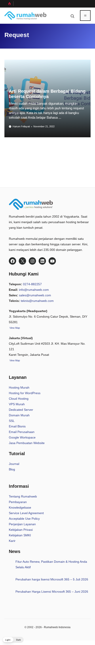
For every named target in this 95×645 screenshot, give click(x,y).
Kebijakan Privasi (21, 529)
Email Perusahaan (21, 432)
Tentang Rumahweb (23, 496)
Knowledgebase (20, 507)
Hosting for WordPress (24, 393)
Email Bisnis (17, 426)
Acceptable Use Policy (24, 518)
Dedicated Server (21, 409)
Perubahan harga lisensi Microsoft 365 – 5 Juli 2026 (51, 579)
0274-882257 (32, 284)
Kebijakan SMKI (20, 535)
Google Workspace (22, 437)
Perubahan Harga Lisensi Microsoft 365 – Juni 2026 (51, 591)
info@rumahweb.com (34, 289)
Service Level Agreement (26, 513)
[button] (72, 15)
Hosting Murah (19, 387)
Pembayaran (18, 502)
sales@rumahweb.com (35, 295)
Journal (14, 464)
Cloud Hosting (18, 398)
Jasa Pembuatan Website (27, 443)
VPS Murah (17, 404)
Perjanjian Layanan (22, 524)
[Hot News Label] (8, 3)
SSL (12, 421)
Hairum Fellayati (21, 126)
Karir (12, 541)
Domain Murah (19, 415)
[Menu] (85, 15)
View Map (14, 360)
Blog (12, 469)
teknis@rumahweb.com (37, 301)
